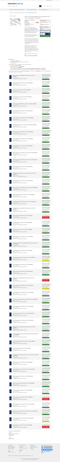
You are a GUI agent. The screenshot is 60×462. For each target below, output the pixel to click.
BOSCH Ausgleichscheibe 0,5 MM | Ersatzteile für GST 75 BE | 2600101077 (25, 159)
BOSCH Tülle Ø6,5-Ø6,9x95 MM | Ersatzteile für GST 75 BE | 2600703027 (24, 103)
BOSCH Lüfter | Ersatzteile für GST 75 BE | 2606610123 (22, 89)
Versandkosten (37, 458)
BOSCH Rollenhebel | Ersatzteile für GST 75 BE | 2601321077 (23, 271)
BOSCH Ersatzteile (22, 12)
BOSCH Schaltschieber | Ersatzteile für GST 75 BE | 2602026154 (23, 292)
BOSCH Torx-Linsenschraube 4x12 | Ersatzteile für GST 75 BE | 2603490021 (25, 299)
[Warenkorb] (51, 6)
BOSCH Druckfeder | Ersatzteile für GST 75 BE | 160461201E (23, 82)
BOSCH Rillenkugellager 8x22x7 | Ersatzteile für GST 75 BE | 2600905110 (25, 124)
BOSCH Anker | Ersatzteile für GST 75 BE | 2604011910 (22, 348)
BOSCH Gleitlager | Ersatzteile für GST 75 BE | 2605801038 (22, 222)
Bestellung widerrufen (23, 455)
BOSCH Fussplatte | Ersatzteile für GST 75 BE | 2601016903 (22, 390)
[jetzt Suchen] (40, 6)
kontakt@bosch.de (11, 438)
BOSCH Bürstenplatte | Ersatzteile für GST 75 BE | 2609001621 (23, 131)
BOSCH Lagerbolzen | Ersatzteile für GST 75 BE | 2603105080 (23, 138)
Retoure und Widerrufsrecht (16, 455)
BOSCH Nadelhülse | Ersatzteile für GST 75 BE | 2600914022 (23, 145)
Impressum (9, 455)
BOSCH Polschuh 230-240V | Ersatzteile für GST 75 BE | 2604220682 (24, 341)
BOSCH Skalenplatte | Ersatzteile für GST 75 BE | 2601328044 (23, 264)
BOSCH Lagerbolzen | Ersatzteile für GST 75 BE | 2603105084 (23, 236)
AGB (32, 455)
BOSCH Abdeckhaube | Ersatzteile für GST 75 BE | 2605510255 (23, 306)
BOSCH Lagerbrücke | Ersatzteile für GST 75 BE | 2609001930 (23, 376)
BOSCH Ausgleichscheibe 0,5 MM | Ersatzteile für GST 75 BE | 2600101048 (25, 152)
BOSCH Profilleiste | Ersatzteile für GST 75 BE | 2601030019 (22, 250)
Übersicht (11, 12)
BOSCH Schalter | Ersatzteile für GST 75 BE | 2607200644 (22, 96)
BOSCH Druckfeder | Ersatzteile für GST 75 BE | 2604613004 (23, 362)
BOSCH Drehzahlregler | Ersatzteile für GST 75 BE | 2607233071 (23, 320)
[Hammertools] (16, 3)
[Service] (45, 6)
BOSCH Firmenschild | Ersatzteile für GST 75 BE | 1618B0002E (23, 117)
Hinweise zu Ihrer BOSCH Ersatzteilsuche (31, 55)
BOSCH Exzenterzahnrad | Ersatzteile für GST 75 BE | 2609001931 (23, 383)
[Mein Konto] (48, 6)
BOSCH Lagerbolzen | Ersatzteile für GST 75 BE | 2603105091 (23, 180)
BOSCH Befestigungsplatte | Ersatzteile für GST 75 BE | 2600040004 (24, 257)
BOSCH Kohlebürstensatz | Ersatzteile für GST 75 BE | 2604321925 (24, 369)
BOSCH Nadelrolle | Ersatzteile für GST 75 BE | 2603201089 (22, 229)
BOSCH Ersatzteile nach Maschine (31, 12)
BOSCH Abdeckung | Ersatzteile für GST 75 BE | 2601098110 (23, 110)
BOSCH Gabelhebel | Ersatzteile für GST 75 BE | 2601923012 (23, 166)
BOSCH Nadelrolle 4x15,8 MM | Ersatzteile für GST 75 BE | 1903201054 (24, 201)
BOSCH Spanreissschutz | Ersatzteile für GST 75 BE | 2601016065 (23, 404)
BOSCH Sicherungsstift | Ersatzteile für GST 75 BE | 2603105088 (23, 313)
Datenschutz (29, 455)
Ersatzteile (16, 12)
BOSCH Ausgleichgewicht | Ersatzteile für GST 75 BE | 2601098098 (24, 194)
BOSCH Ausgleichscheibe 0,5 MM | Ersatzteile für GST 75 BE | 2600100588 (25, 187)
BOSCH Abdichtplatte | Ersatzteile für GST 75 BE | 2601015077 (23, 285)
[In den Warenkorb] (49, 33)
